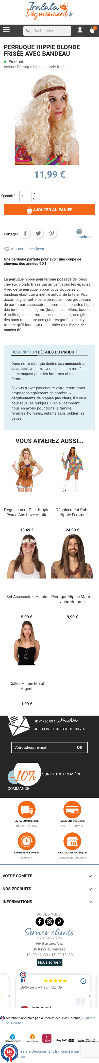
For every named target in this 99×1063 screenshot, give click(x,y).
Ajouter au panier (52, 209)
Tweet (38, 233)
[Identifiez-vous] (80, 29)
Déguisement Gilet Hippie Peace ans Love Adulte (26, 512)
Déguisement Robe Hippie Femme (72, 512)
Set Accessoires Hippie (26, 596)
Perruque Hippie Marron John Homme (72, 599)
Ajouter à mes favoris (25, 249)
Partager (25, 233)
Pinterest (51, 233)
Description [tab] (24, 352)
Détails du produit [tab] (58, 352)
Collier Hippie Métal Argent (26, 686)
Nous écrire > (49, 962)
